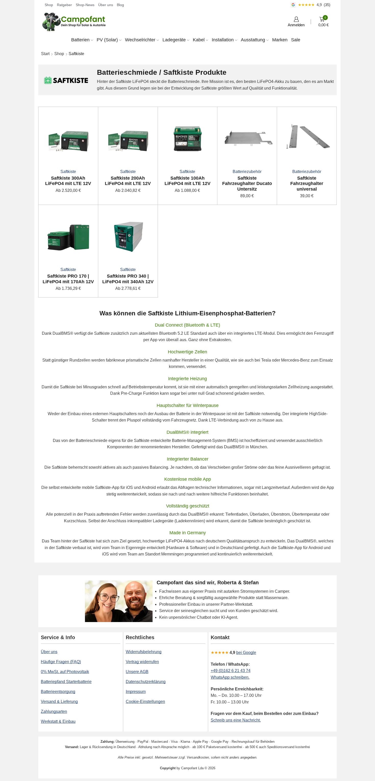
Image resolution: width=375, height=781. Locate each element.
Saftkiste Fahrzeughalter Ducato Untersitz (247, 184)
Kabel (199, 39)
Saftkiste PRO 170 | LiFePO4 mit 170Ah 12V (68, 279)
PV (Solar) (107, 39)
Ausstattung (253, 39)
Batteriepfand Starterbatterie (66, 681)
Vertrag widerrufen (142, 662)
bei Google (246, 652)
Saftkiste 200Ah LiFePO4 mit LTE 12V (128, 181)
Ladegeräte (174, 39)
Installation (223, 39)
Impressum (136, 691)
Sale (295, 39)
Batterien (80, 39)
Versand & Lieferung (59, 701)
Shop (49, 5)
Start (45, 54)
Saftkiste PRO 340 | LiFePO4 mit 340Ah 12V (128, 279)
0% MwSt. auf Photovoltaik (65, 672)
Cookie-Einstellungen (145, 701)
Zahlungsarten (54, 711)
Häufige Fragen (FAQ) (61, 662)
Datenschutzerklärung (146, 681)
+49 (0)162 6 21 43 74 (231, 670)
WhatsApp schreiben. (230, 677)
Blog (120, 5)
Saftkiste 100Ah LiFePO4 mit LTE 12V (187, 181)
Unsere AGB (137, 672)
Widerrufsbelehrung (143, 652)
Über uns (105, 5)
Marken (280, 39)
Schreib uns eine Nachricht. (236, 720)
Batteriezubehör (247, 171)
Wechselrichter (140, 39)
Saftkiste (68, 171)
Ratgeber (64, 5)
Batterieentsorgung (58, 691)
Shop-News (85, 5)
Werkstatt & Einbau (58, 721)
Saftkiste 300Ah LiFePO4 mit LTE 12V (68, 181)
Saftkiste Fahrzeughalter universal (306, 184)
